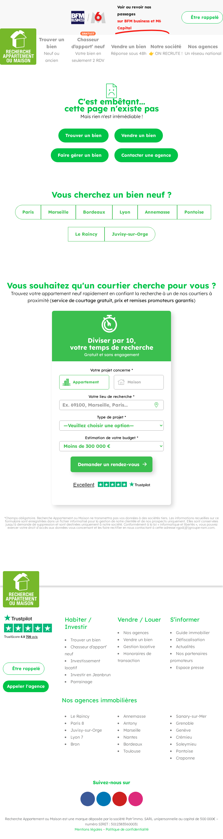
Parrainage (81, 681)
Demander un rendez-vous (108, 464)
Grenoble (185, 723)
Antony (130, 723)
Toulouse (132, 751)
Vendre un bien (128, 46)
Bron (75, 744)
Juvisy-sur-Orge (86, 730)
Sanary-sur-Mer (191, 716)
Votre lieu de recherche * (111, 397)
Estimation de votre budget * (111, 438)
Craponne (185, 758)
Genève (183, 730)
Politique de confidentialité (127, 829)
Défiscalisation (190, 639)
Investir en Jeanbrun (91, 674)
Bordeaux (132, 744)
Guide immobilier (193, 632)
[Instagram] (135, 799)
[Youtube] (119, 799)
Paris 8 (77, 723)
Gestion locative (139, 646)
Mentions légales (88, 829)
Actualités (185, 646)
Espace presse (190, 667)
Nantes (130, 737)
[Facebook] (87, 799)
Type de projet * (111, 417)
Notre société (165, 46)
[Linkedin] (103, 799)
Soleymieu (186, 744)
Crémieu (184, 737)
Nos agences (203, 46)
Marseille (132, 730)
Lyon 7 (77, 737)
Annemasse (134, 716)
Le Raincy (80, 716)
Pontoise (184, 751)
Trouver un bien (85, 640)
